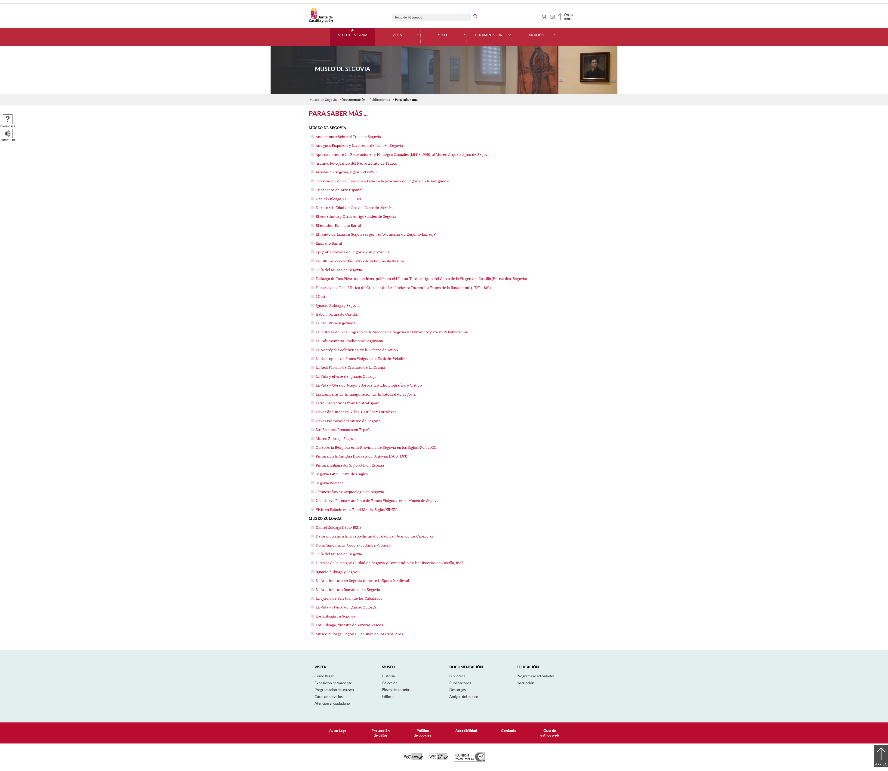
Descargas (457, 690)
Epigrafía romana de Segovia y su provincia (353, 252)
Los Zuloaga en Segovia (335, 616)
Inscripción (525, 683)
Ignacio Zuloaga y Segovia (338, 305)
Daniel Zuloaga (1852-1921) (338, 527)
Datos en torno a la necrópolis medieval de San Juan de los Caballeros (375, 536)
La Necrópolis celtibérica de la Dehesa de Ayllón (357, 350)
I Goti (320, 296)
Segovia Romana (329, 483)
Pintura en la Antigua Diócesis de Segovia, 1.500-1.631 (361, 456)
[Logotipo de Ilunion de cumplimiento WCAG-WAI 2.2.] (469, 760)
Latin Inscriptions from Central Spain (347, 403)
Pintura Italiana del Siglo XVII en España (350, 465)
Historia (388, 676)
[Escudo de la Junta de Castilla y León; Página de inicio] (321, 21)
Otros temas (568, 17)
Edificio (388, 696)
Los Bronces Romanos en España (343, 429)
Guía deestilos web (549, 732)
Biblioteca (457, 676)
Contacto (508, 730)
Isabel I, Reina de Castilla (337, 314)
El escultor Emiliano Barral (338, 225)
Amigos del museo (463, 696)
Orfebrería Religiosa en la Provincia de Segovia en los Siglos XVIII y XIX (376, 447)
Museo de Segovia (352, 35)
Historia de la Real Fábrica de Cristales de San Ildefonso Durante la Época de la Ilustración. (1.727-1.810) (403, 288)
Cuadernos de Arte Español (339, 190)
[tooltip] (544, 16)
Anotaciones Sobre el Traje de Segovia (348, 137)
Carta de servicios (328, 696)
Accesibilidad (466, 730)
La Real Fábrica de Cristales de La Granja (351, 367)
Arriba (881, 764)
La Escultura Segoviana (335, 323)
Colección (390, 683)
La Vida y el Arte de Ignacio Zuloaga (346, 376)
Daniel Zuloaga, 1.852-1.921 (338, 199)
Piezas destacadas (396, 690)
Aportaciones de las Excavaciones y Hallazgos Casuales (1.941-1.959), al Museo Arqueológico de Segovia (403, 154)
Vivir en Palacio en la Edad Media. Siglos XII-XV (356, 509)
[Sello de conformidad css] (413, 759)
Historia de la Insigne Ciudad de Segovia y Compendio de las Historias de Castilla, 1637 (389, 563)
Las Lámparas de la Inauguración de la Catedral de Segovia (366, 394)
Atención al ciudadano (332, 703)
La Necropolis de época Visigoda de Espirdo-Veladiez (362, 358)
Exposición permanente (333, 683)
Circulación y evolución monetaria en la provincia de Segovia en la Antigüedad (383, 181)
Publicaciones (380, 100)
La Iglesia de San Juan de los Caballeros (349, 598)
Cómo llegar (324, 676)
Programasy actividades (536, 676)
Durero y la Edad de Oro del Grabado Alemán (354, 208)
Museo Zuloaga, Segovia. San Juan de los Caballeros (359, 634)
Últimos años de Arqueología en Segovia (350, 492)
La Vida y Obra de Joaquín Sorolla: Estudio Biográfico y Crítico (369, 385)
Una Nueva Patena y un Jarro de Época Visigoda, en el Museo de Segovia (377, 500)
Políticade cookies (422, 732)
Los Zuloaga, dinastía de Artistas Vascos (349, 625)
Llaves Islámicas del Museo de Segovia (348, 421)
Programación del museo (334, 690)
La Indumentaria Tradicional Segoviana (350, 341)
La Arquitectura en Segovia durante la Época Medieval (362, 580)
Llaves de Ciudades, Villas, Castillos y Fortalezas (356, 412)
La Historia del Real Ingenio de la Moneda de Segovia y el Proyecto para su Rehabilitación (392, 332)
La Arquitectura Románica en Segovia (348, 589)
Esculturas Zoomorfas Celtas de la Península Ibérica (360, 261)
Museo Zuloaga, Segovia (336, 438)
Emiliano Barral (329, 243)
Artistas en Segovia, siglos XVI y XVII (346, 172)
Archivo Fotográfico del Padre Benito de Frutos (356, 163)
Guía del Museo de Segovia (339, 270)
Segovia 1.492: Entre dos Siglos (342, 474)
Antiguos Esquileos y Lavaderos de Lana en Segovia (359, 145)
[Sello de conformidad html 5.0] (438, 759)
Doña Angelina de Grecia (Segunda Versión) (353, 545)
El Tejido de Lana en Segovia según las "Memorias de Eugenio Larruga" (376, 234)
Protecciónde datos (380, 732)
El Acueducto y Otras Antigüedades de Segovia (356, 216)
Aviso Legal (338, 730)
